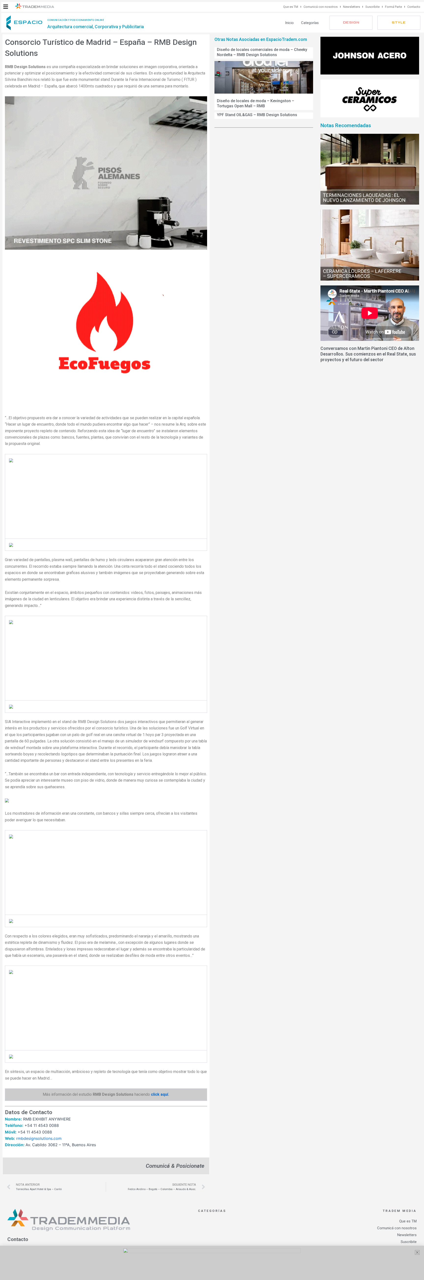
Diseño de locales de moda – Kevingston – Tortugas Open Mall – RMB (255, 103)
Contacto (413, 7)
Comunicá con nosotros (321, 7)
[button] (5, 6)
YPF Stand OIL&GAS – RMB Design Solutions (257, 114)
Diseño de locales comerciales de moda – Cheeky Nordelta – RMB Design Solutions (262, 52)
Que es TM (290, 7)
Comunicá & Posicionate (175, 1166)
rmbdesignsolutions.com (39, 1138)
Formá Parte (393, 7)
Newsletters (351, 7)
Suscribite (372, 7)
